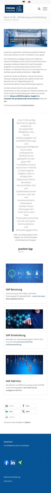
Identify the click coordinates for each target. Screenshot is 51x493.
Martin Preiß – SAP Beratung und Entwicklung (25, 17)
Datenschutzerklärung (12, 477)
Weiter (41, 122)
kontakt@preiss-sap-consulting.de (16, 445)
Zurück (9, 122)
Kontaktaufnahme (27, 105)
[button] (12, 406)
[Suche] (38, 9)
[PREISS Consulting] (21, 9)
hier (5, 101)
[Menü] (43, 9)
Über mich (36, 72)
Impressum (8, 481)
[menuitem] (38, 9)
